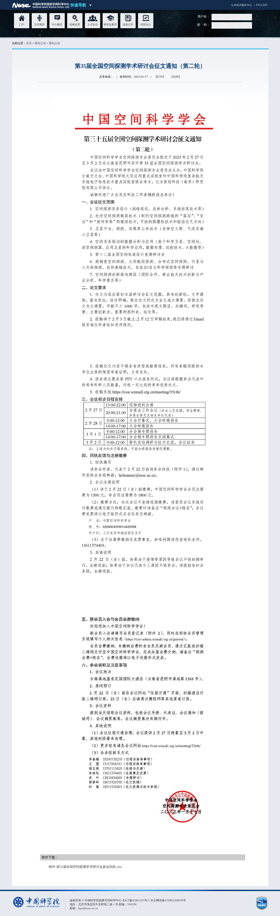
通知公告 (40, 43)
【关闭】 (175, 76)
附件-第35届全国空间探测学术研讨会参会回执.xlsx (85, 867)
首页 (29, 43)
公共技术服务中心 (241, 5)
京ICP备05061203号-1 (136, 900)
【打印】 (160, 76)
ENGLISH (261, 5)
